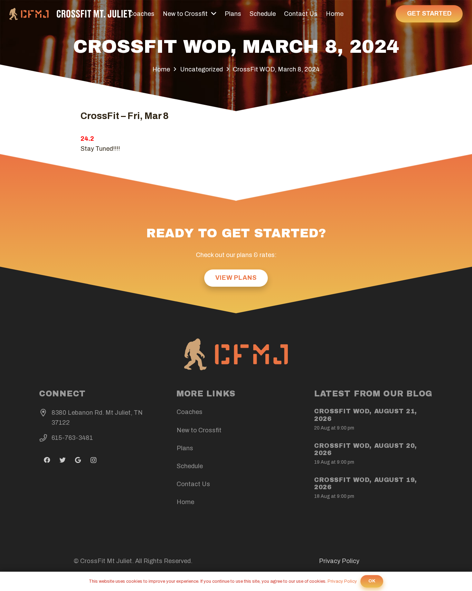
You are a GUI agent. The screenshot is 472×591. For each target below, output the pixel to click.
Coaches (189, 411)
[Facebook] (47, 460)
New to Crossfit (199, 430)
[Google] (78, 460)
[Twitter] (62, 460)
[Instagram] (93, 460)
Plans (185, 448)
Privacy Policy (339, 561)
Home (185, 502)
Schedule (190, 466)
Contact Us (193, 484)
